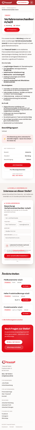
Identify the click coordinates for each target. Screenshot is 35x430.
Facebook (5, 414)
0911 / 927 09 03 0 (17, 175)
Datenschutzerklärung (18, 250)
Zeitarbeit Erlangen (7, 407)
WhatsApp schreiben (14, 347)
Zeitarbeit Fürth (6, 405)
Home (3, 7)
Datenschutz (19, 427)
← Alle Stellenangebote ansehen (12, 319)
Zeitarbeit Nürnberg (7, 403)
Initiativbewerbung (7, 385)
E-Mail (20, 221)
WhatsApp (5, 418)
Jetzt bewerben (23, 2)
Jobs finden (5, 383)
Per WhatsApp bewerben (17, 169)
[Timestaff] (7, 2)
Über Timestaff (6, 394)
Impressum (5, 427)
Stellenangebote (11, 7)
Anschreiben (10, 234)
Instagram (5, 416)
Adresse (7, 228)
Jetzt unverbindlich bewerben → (17, 255)
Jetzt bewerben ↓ (11, 29)
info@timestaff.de (7, 376)
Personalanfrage (7, 391)
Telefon (7, 221)
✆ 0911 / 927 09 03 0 (13, 342)
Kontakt (4, 396)
